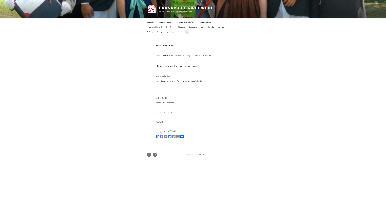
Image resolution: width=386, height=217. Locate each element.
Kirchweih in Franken (165, 22)
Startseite (150, 22)
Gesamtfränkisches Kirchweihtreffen (159, 27)
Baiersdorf (160, 56)
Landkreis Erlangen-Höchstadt (188, 56)
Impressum (221, 27)
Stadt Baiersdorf (170, 56)
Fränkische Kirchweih (185, 8)
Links (203, 27)
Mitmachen (181, 27)
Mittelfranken (206, 56)
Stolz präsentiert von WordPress (196, 155)
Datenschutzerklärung (154, 32)
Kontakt (211, 27)
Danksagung (193, 27)
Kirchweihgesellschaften (185, 22)
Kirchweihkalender (205, 22)
